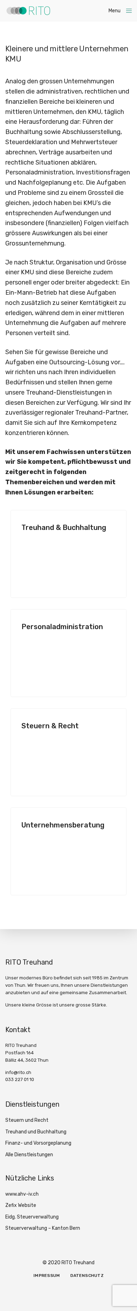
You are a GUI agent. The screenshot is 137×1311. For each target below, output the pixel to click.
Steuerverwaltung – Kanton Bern (42, 1228)
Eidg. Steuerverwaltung (32, 1217)
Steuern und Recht (26, 1120)
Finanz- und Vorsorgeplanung (38, 1143)
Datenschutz (87, 1275)
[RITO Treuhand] (28, 10)
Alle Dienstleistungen (29, 1155)
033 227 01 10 (19, 1079)
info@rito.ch (18, 1072)
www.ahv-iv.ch (22, 1194)
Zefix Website (20, 1205)
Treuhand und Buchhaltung (35, 1132)
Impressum (46, 1275)
